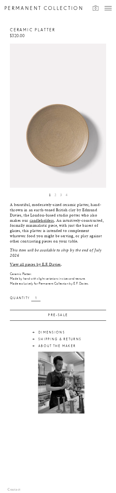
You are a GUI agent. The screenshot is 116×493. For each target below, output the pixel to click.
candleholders (42, 221)
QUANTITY (20, 298)
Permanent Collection (44, 8)
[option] (58, 116)
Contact (14, 489)
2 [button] (55, 195)
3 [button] (61, 195)
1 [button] (50, 195)
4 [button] (66, 195)
